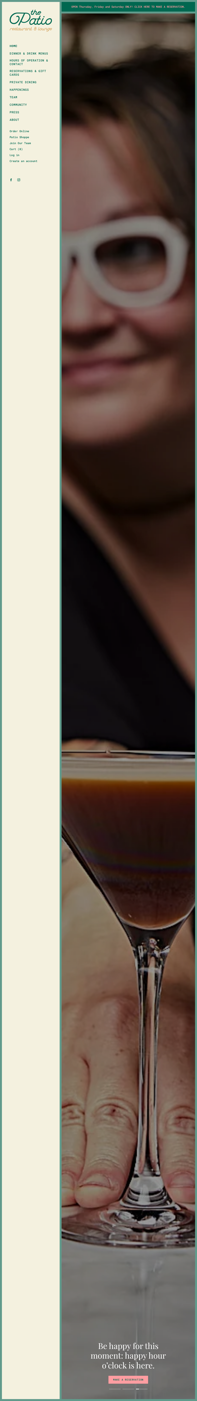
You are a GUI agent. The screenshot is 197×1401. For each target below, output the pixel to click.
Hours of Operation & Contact (29, 62)
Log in (14, 155)
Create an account (24, 161)
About (14, 120)
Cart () (16, 149)
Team (13, 97)
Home (13, 46)
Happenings (19, 90)
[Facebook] (11, 179)
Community (18, 105)
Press (14, 112)
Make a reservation (128, 1379)
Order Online (19, 131)
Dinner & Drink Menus (29, 53)
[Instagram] (18, 179)
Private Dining (23, 82)
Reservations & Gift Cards (28, 72)
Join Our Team (20, 143)
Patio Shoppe (19, 137)
